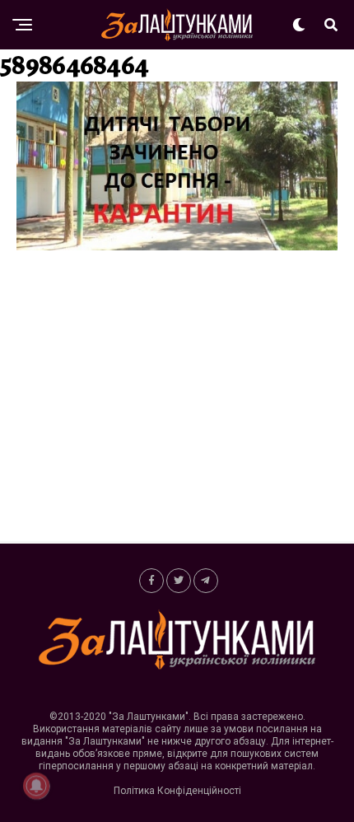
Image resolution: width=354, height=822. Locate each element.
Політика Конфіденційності (177, 790)
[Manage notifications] (36, 786)
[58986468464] (177, 246)
